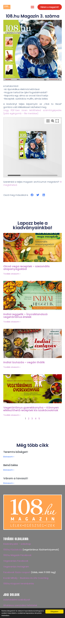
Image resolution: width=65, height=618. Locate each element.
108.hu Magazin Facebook (17, 555)
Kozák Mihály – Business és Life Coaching (25, 578)
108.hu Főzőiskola (12, 549)
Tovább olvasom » (11, 273)
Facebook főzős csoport (16, 572)
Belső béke (10, 465)
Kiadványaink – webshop (17, 543)
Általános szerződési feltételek (20, 605)
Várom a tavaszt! (15, 478)
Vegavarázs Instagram (16, 566)
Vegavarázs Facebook (15, 560)
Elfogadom (54, 611)
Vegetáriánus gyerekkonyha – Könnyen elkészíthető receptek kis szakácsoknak (31, 409)
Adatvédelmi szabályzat (16, 599)
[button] (32, 7)
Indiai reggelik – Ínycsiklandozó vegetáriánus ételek (25, 315)
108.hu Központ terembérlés (18, 583)
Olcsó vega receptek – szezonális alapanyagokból (26, 267)
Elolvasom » (8, 456)
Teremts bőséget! (15, 452)
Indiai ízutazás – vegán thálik (24, 362)
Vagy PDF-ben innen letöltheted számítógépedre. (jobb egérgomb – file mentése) (32, 112)
